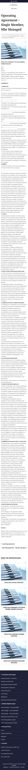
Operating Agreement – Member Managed (14, 548)
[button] (14, 8)
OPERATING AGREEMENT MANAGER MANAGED (14, 662)
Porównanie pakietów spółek (8, 719)
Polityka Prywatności (6, 733)
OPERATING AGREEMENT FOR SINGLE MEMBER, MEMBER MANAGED (14, 608)
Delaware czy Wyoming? (7, 681)
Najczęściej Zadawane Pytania (8, 700)
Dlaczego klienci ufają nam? (8, 687)
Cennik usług (4, 693)
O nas (2, 730)
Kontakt (3, 739)
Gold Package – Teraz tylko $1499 (9, 713)
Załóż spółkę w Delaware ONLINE (9, 684)
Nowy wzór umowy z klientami (14, 582)
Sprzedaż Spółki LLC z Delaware (9, 678)
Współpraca (4, 697)
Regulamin (3, 736)
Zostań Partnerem (5, 690)
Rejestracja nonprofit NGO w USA (9, 716)
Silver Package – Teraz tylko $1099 (9, 710)
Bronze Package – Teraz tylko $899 (10, 707)
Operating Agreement (8, 544)
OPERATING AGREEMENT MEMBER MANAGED (14, 635)
